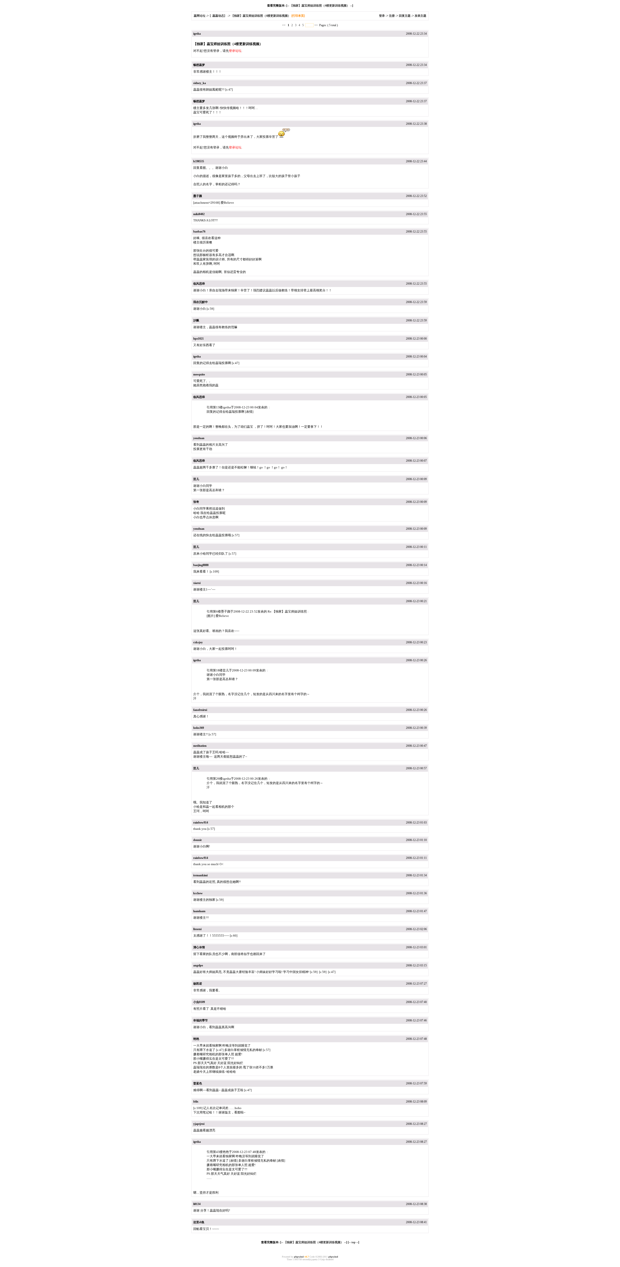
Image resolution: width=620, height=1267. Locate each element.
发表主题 (420, 15)
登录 (382, 15)
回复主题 (405, 15)
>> (316, 25)
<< (284, 25)
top (353, 1242)
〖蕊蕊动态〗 (218, 15)
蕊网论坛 (199, 15)
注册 (392, 15)
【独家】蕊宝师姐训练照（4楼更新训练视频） (319, 5)
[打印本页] (298, 15)
